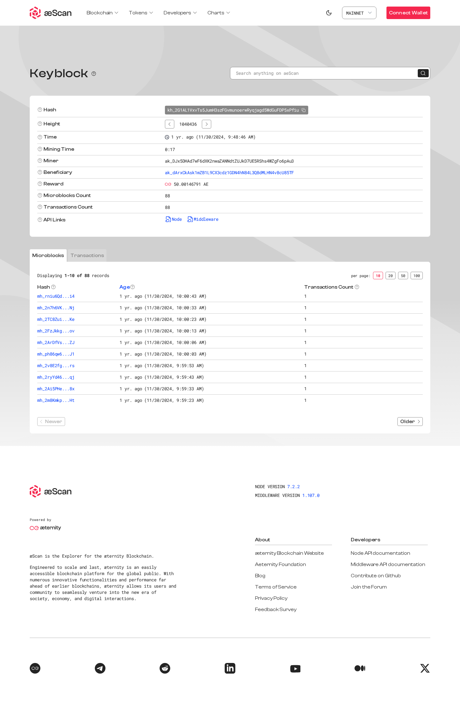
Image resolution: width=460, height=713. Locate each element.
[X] (425, 669)
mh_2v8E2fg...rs (55, 365)
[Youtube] (295, 669)
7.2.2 (293, 486)
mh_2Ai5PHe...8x (55, 389)
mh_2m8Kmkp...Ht (55, 400)
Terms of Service (276, 587)
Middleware (206, 219)
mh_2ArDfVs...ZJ (55, 342)
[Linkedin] (230, 669)
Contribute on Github (376, 576)
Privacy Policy (271, 598)
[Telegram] (100, 669)
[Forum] (35, 669)
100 (416, 275)
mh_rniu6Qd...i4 (55, 296)
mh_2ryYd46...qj (55, 377)
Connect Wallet (408, 13)
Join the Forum (369, 587)
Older (407, 421)
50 (403, 275)
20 (390, 275)
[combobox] (359, 13)
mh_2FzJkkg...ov (55, 331)
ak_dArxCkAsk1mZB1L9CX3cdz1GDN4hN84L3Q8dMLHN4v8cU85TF (229, 172)
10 (378, 275)
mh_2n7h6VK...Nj (55, 308)
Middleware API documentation (388, 564)
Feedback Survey (276, 609)
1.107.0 (311, 495)
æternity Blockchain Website (289, 553)
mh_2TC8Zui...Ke (55, 319)
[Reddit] (165, 669)
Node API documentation (380, 553)
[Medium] (360, 669)
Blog (260, 576)
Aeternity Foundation (280, 564)
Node (177, 219)
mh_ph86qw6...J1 (55, 354)
